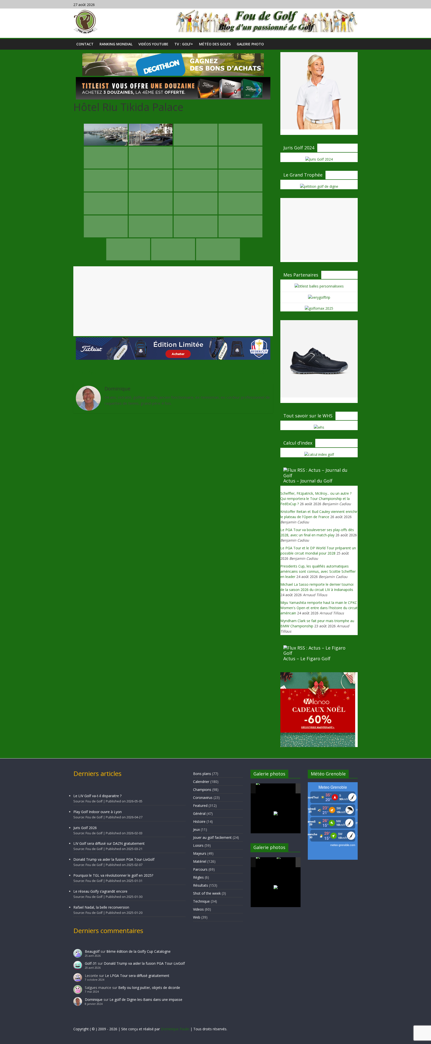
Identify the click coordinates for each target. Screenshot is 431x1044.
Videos (198, 909)
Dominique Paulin (175, 1029)
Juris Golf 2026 (85, 827)
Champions (202, 789)
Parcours (200, 869)
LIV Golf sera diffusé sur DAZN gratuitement (109, 843)
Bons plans (202, 773)
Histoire (199, 821)
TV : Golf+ (183, 44)
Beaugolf (92, 951)
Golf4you (85, 372)
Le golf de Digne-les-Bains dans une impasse (145, 999)
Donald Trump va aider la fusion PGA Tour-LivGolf (113, 859)
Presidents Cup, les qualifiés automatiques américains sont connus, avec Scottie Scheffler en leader (318, 571)
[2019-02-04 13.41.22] (266, 788)
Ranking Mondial (116, 44)
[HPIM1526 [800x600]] (287, 862)
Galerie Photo (250, 44)
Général (199, 813)
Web (196, 917)
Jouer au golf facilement (212, 837)
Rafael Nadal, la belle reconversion (101, 907)
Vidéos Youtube (153, 44)
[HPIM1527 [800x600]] (266, 862)
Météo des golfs (215, 44)
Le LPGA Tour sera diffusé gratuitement (137, 975)
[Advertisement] (173, 301)
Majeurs (199, 853)
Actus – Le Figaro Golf (306, 659)
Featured (200, 805)
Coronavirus (203, 797)
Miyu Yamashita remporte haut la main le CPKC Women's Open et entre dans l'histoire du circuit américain (319, 607)
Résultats (200, 885)
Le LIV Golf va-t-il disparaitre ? (97, 795)
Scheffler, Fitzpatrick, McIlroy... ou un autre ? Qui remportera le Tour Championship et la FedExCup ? (315, 498)
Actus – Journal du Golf (307, 481)
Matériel (199, 861)
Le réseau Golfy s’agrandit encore (100, 891)
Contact (85, 44)
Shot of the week (207, 893)
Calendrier (201, 781)
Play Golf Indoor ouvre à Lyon (97, 811)
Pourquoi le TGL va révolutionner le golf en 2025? (113, 875)
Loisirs (198, 845)
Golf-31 (91, 963)
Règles (198, 877)
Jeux (196, 829)
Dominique (94, 999)
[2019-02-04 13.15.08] (287, 788)
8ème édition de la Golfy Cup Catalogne (139, 951)
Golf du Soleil (256, 372)
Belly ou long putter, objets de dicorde (149, 987)
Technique (201, 901)
